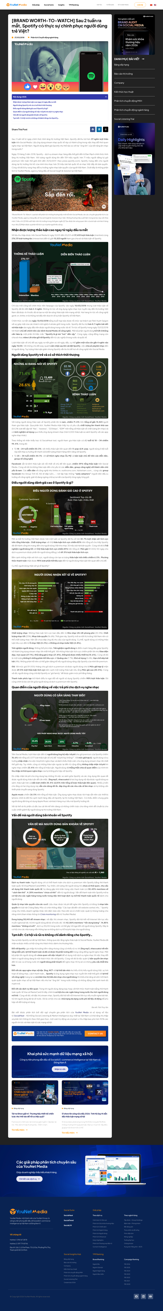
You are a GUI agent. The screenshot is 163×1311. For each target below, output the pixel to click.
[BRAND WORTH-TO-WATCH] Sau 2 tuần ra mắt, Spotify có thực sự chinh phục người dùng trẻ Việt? (59, 26)
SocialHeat (68, 1215)
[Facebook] (136, 1296)
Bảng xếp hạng (19, 1108)
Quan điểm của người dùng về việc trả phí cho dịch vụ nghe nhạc (38, 112)
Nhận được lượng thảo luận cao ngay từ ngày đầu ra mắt (34, 102)
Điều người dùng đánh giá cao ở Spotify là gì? (30, 108)
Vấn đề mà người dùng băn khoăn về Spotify (30, 115)
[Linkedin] (143, 1296)
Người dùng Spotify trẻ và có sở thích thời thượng (32, 105)
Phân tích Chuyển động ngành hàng (44, 37)
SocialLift (68, 1225)
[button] (106, 97)
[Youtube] (150, 1296)
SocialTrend (69, 1220)
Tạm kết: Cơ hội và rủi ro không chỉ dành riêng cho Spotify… (36, 118)
